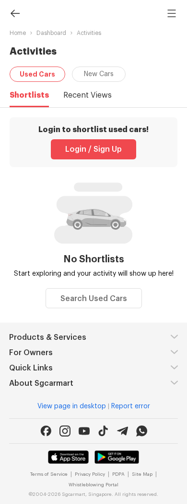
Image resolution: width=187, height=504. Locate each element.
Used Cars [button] (37, 74)
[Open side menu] (171, 13)
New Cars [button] (99, 74)
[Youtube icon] (84, 431)
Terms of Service (49, 474)
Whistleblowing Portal (93, 484)
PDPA (118, 474)
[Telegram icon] (122, 431)
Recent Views (87, 95)
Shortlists (29, 95)
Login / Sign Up (93, 149)
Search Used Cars (93, 298)
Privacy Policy (90, 474)
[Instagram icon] (64, 431)
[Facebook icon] (45, 431)
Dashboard (51, 33)
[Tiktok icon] (103, 431)
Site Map (142, 474)
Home (18, 33)
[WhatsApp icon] (141, 431)
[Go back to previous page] (15, 13)
